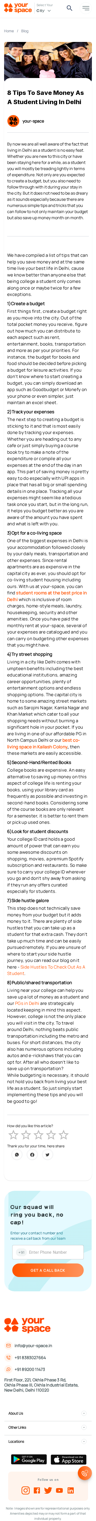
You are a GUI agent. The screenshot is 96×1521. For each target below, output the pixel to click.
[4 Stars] (51, 1135)
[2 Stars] (26, 1135)
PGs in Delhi (27, 1003)
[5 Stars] (63, 1135)
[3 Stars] (38, 1135)
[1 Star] (13, 1135)
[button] (47, 1413)
